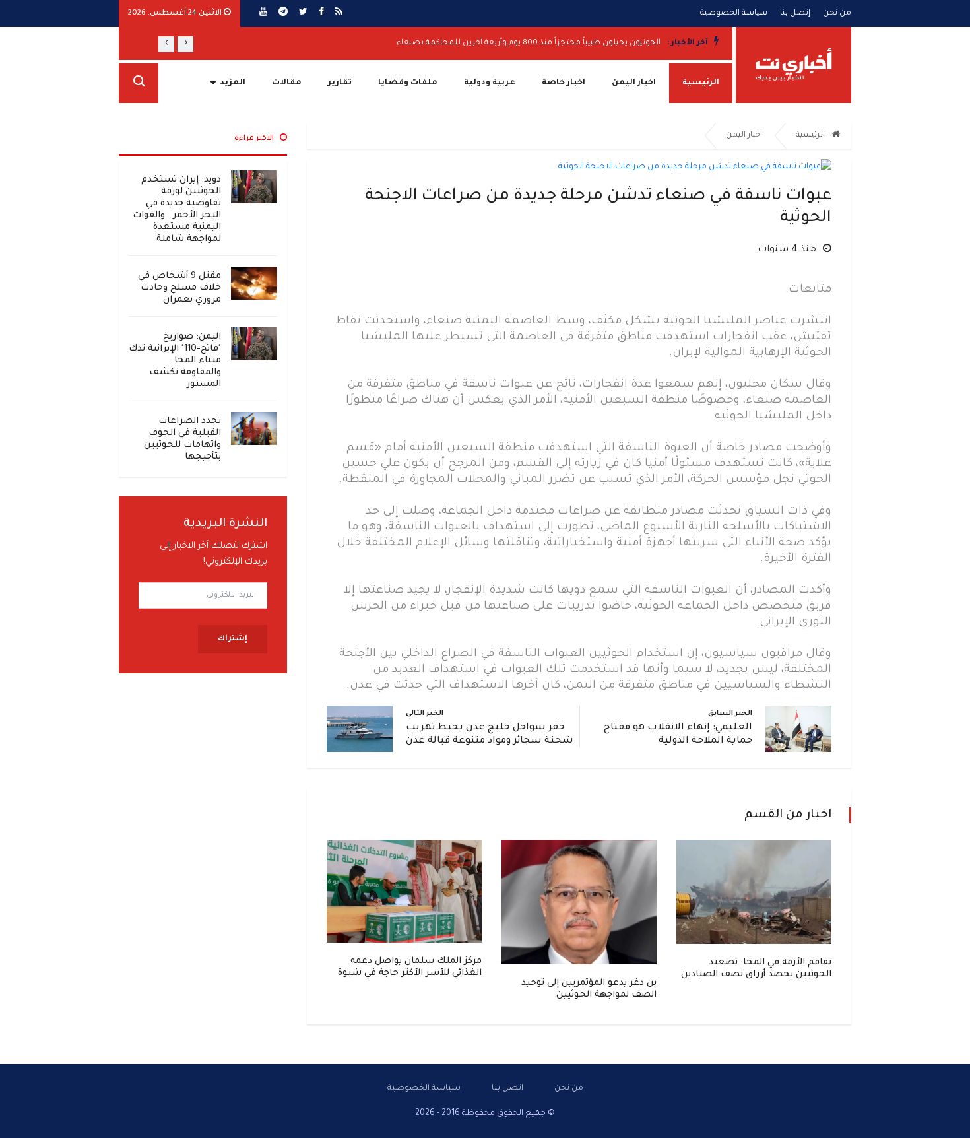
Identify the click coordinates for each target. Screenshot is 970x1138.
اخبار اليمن (634, 83)
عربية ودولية (489, 83)
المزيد (232, 83)
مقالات (287, 83)
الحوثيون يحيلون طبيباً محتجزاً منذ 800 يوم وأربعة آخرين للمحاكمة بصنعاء (529, 43)
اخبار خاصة (563, 83)
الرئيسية (700, 83)
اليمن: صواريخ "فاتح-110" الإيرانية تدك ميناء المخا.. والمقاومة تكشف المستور (175, 360)
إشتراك (232, 639)
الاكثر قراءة (255, 139)
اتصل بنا (507, 1088)
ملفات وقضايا (407, 83)
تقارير (340, 83)
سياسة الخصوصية (733, 13)
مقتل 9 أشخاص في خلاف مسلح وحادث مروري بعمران (179, 288)
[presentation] (185, 44)
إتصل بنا (795, 13)
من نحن (837, 13)
